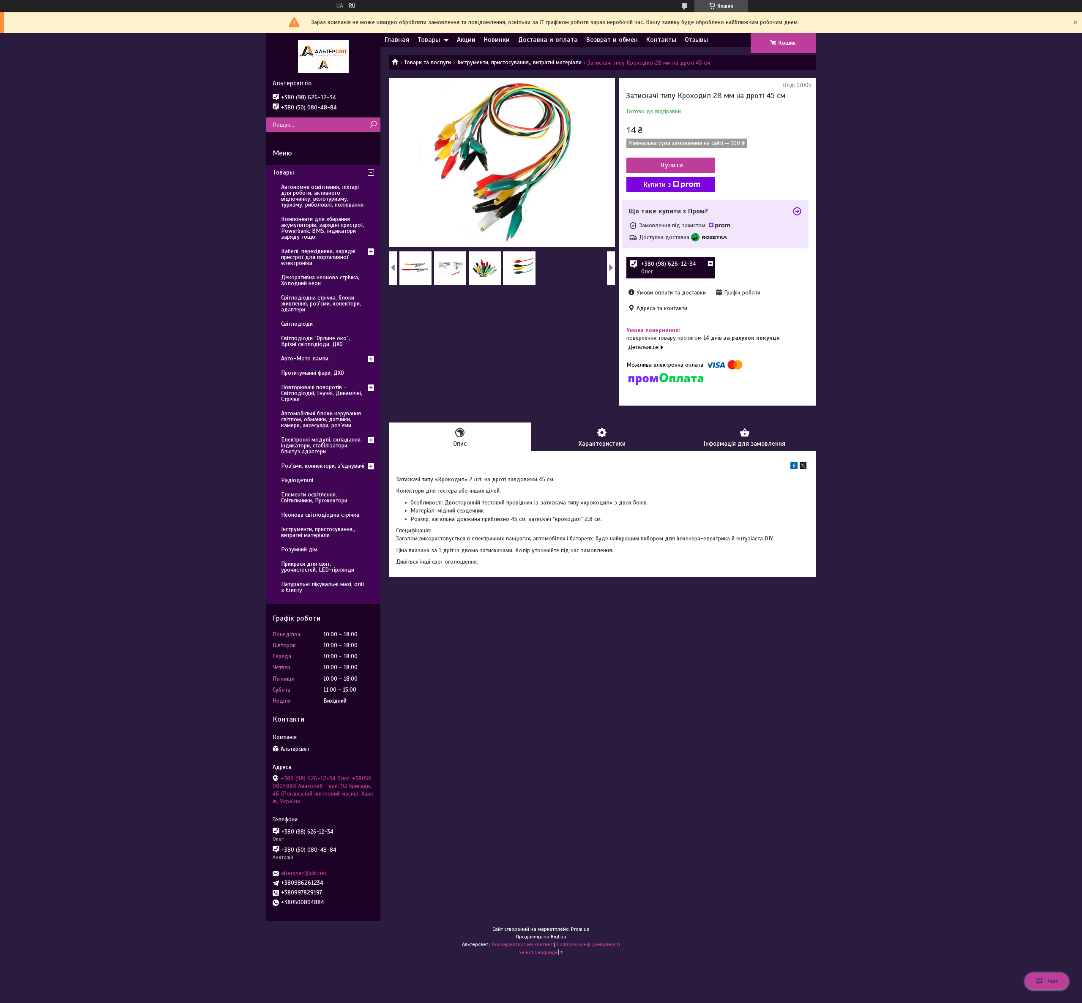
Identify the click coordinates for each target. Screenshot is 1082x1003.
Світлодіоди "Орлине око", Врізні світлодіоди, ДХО (315, 341)
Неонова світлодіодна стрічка (320, 514)
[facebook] (794, 467)
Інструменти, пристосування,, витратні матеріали (519, 62)
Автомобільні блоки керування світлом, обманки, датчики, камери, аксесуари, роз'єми (321, 419)
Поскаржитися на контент (522, 944)
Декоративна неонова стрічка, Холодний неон (320, 280)
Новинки (497, 39)
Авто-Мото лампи (304, 358)
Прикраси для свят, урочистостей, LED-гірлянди (317, 566)
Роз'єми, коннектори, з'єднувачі (322, 465)
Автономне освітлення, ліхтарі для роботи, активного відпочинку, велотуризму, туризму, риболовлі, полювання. (323, 195)
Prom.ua (580, 929)
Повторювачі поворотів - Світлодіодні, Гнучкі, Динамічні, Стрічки (321, 393)
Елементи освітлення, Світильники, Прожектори (314, 497)
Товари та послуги (427, 62)
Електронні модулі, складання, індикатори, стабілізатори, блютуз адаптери (321, 445)
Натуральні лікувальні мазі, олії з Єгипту (322, 587)
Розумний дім (299, 549)
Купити (672, 165)
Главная (397, 39)
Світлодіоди (297, 323)
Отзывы (696, 39)
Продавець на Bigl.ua (541, 937)
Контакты (661, 39)
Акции (466, 39)
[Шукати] (373, 124)
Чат (1053, 981)
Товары (429, 39)
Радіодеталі (297, 480)
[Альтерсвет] (323, 56)
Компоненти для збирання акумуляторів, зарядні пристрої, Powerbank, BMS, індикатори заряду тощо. (322, 227)
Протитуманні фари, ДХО (312, 372)
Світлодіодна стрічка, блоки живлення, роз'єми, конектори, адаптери (321, 303)
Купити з (657, 184)
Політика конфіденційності (588, 944)
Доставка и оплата (548, 39)
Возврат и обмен (612, 39)
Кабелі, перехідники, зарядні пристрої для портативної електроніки (318, 257)
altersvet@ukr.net (304, 873)
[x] (803, 467)
